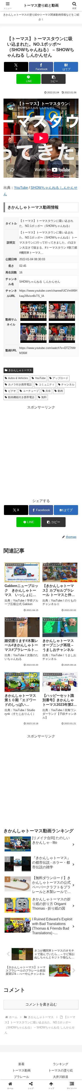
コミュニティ (46, 384)
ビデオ (12, 390)
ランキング (60, 1064)
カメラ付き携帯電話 (20, 384)
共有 (48, 390)
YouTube (21, 188)
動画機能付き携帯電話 (21, 397)
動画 (60, 390)
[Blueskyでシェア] (50, 1074)
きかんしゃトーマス (20, 370)
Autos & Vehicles (18, 378)
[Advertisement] (41, 451)
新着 (21, 1064)
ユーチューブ (31, 390)
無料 (44, 397)
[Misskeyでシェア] (68, 1074)
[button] (53, 79)
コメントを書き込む (41, 1004)
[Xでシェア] (14, 1074)
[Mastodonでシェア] (32, 1074)
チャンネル (67, 384)
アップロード (60, 378)
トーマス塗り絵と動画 (41, 5)
